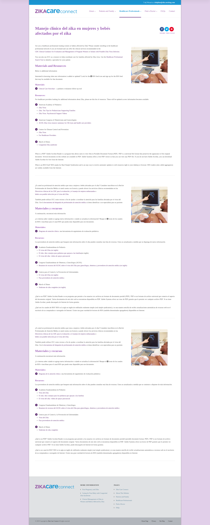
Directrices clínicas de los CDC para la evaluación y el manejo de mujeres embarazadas (65, 191)
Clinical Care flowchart (47, 89)
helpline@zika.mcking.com (165, 2)
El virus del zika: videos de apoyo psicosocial (54, 256)
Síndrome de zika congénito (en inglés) (52, 287)
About (91, 11)
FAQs (163, 11)
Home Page (145, 521)
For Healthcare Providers (47, 135)
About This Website (122, 493)
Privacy (154, 521)
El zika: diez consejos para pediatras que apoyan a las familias (60, 253)
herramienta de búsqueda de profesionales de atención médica (65, 202)
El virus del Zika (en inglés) (48, 250)
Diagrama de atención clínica (49, 231)
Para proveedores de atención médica (51, 278)
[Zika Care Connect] (56, 11)
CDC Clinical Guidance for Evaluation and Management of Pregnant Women (61, 52)
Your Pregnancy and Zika (90, 489)
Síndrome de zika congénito (48, 430)
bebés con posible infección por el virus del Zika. (52, 194)
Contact (172, 11)
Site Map (162, 521)
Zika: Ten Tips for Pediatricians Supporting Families (57, 110)
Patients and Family (106, 11)
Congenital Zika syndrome (48, 145)
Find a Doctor (150, 11)
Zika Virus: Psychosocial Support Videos (53, 113)
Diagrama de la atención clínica (49, 374)
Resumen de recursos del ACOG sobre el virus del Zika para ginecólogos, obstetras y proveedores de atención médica (79, 408)
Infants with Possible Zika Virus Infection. (105, 52)
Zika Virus (42, 108)
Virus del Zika (44, 393)
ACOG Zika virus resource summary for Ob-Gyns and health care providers (65, 123)
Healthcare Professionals (129, 11)
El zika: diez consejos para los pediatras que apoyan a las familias (61, 396)
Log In (146, 2)
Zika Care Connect (122, 489)
